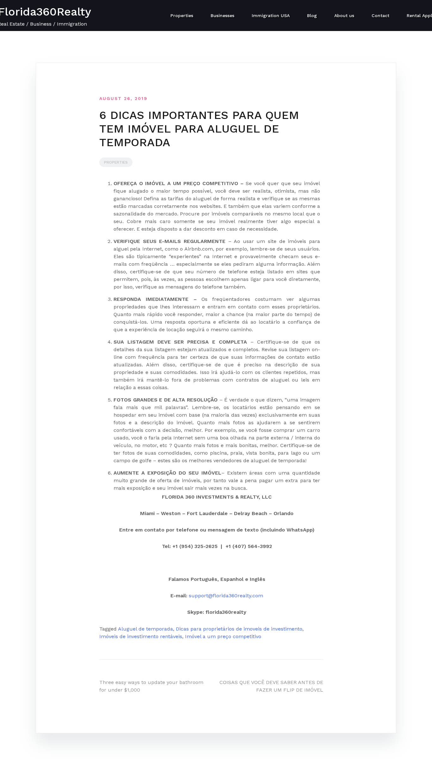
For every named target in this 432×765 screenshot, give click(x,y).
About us (344, 15)
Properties (181, 15)
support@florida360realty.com (226, 596)
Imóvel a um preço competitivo (223, 636)
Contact (380, 15)
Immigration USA (271, 15)
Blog (312, 15)
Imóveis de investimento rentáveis (140, 636)
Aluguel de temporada (145, 629)
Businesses (222, 15)
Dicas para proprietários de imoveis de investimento (239, 629)
